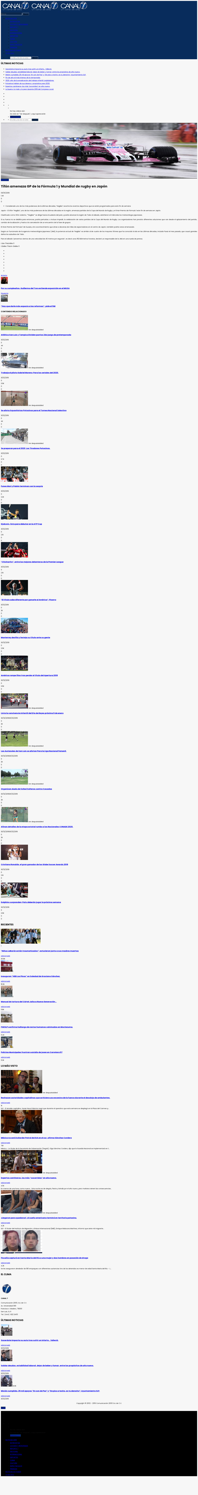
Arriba (3, 1408)
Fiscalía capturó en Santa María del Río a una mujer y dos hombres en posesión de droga (44, 1258)
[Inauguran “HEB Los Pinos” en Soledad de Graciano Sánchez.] (6, 971)
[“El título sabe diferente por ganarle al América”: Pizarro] (14, 594)
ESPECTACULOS (16, 44)
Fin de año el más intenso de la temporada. (23, 77)
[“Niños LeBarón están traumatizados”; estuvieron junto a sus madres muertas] (21, 943)
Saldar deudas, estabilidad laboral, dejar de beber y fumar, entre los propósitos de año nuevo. (43, 72)
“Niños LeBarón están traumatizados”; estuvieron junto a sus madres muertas (40, 951)
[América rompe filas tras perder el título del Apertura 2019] (14, 670)
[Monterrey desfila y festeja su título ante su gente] (14, 632)
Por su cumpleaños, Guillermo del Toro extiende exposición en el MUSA (35, 288)
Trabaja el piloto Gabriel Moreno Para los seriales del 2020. (30, 372)
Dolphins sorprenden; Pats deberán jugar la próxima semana (31, 902)
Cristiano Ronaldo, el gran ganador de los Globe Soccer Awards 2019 (34, 864)
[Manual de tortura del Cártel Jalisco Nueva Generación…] (6, 996)
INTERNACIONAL (16, 33)
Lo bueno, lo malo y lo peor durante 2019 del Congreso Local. (30, 89)
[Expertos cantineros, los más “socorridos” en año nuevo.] (21, 1173)
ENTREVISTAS (15, 21)
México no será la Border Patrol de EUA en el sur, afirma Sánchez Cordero (36, 1137)
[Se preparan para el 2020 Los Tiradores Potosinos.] (14, 443)
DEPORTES (14, 36)
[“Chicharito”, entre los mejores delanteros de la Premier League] (14, 557)
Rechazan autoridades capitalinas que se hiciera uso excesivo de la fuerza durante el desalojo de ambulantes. (55, 1097)
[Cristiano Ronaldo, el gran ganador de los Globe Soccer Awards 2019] (14, 859)
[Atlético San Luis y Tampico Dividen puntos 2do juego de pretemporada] (14, 330)
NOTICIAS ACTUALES (13, 50)
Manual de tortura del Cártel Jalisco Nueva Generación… (29, 1001)
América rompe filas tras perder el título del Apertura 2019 (29, 675)
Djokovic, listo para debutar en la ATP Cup (21, 524)
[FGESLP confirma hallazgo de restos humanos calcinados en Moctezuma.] (6, 1022)
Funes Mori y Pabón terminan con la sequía (22, 486)
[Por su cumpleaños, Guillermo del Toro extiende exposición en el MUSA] (4, 283)
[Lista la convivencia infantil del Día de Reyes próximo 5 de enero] (14, 708)
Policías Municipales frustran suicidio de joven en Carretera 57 (31, 1052)
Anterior (4, 275)
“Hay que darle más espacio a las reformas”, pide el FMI (28, 306)
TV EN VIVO (10, 53)
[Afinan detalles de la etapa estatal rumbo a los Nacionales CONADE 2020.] (14, 821)
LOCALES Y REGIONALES (19, 24)
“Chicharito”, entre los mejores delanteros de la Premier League (32, 562)
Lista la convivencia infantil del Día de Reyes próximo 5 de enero (32, 713)
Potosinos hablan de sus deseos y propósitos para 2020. (28, 83)
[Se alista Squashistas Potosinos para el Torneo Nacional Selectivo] (14, 405)
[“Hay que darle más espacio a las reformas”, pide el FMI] (4, 301)
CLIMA (12, 39)
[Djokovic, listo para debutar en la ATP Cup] (14, 519)
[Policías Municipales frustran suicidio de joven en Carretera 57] (6, 1047)
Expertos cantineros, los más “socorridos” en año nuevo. (28, 86)
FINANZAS (13, 47)
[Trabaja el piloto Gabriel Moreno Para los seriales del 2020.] (14, 367)
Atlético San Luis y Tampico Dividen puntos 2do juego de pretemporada (36, 334)
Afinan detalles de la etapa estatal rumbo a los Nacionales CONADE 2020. (37, 826)
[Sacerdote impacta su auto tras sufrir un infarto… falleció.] (6, 1335)
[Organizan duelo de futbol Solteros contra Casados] (14, 784)
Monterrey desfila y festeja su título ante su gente (25, 637)
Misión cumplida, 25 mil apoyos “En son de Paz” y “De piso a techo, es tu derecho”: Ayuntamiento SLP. (46, 75)
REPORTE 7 (14, 27)
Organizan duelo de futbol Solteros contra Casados (26, 789)
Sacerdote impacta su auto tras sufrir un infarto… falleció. (29, 69)
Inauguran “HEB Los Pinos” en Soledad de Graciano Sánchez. (30, 976)
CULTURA (13, 42)
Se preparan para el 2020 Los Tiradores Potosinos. (25, 448)
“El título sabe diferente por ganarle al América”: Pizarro (28, 599)
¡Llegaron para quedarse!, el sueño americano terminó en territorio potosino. (39, 1218)
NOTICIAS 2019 (11, 18)
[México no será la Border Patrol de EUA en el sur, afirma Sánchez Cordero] (21, 1133)
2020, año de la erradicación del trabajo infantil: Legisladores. (30, 80)
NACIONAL (14, 30)
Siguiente (4, 293)
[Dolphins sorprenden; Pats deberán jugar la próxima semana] (14, 897)
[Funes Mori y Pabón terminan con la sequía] (14, 481)
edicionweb (5, 956)
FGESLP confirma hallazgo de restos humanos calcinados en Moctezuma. (37, 1027)
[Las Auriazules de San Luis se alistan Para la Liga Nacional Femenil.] (14, 746)
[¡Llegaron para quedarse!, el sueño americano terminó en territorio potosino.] (21, 1213)
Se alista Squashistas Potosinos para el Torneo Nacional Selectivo (33, 410)
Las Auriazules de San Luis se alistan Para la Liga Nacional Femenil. (33, 751)
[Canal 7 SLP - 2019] (44, 11)
